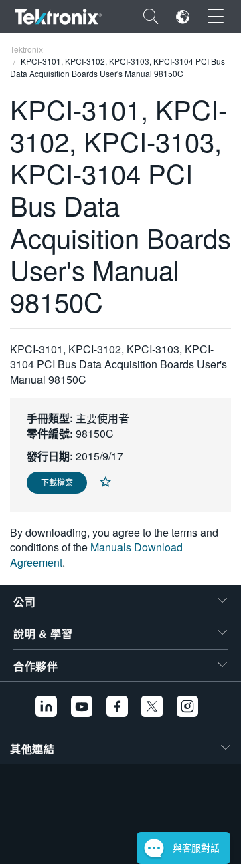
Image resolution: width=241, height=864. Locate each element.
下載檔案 (57, 482)
